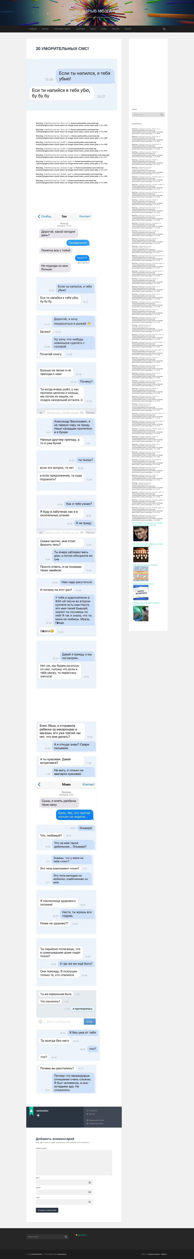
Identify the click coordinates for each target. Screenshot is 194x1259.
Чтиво (104, 29)
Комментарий (41, 1148)
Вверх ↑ (164, 1254)
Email (38, 1188)
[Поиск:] (148, 114)
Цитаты (45, 29)
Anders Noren (154, 1254)
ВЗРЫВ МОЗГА (97, 10)
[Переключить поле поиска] (164, 29)
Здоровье (80, 29)
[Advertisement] (74, 198)
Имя (38, 1178)
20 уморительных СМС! (62, 48)
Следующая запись (96, 1123)
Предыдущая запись (96, 1120)
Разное (128, 29)
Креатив (115, 29)
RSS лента (82, 1235)
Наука (93, 29)
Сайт (38, 1197)
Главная (33, 29)
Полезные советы (62, 29)
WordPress (61, 1254)
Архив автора (38, 1115)
